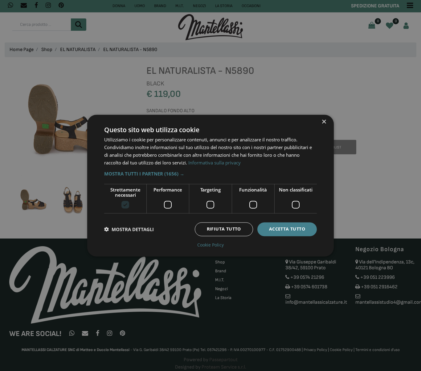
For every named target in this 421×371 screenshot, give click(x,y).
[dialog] (210, 185)
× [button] (323, 122)
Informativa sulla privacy (214, 163)
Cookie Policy (210, 245)
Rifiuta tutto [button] (224, 229)
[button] (210, 173)
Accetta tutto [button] (287, 229)
